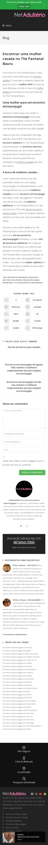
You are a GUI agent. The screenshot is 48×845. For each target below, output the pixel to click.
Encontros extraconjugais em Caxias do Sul (19, 660)
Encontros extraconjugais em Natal (16, 691)
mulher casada (33, 280)
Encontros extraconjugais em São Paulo (18, 719)
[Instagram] (27, 526)
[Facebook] (21, 526)
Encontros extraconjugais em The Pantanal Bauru (22, 726)
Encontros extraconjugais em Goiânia (17, 676)
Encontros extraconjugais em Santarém (18, 713)
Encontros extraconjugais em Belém (17, 650)
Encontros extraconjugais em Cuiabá (17, 663)
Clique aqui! (24, 6)
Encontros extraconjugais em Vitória (17, 729)
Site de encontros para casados (24, 347)
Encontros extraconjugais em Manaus (17, 685)
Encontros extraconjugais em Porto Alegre (19, 701)
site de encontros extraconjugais (28, 283)
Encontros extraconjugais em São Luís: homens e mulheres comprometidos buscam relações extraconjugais (24, 386)
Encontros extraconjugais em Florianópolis (19, 669)
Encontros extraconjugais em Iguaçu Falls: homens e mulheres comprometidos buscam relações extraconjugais (24, 369)
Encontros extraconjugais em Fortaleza (18, 672)
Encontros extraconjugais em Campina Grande (21, 657)
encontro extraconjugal (17, 277)
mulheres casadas (25, 162)
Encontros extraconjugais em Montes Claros (20, 688)
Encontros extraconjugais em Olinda (17, 694)
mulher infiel (8, 283)
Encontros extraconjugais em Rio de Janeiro (20, 710)
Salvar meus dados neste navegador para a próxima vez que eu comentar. (23, 462)
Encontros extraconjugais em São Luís (18, 716)
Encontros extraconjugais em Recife (17, 707)
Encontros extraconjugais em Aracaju (17, 647)
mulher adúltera (19, 280)
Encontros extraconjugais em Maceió (17, 682)
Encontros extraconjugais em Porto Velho (19, 704)
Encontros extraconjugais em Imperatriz (18, 679)
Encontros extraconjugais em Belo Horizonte (20, 654)
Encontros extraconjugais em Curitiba (17, 666)
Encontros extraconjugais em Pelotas (17, 697)
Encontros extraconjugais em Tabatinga (18, 723)
